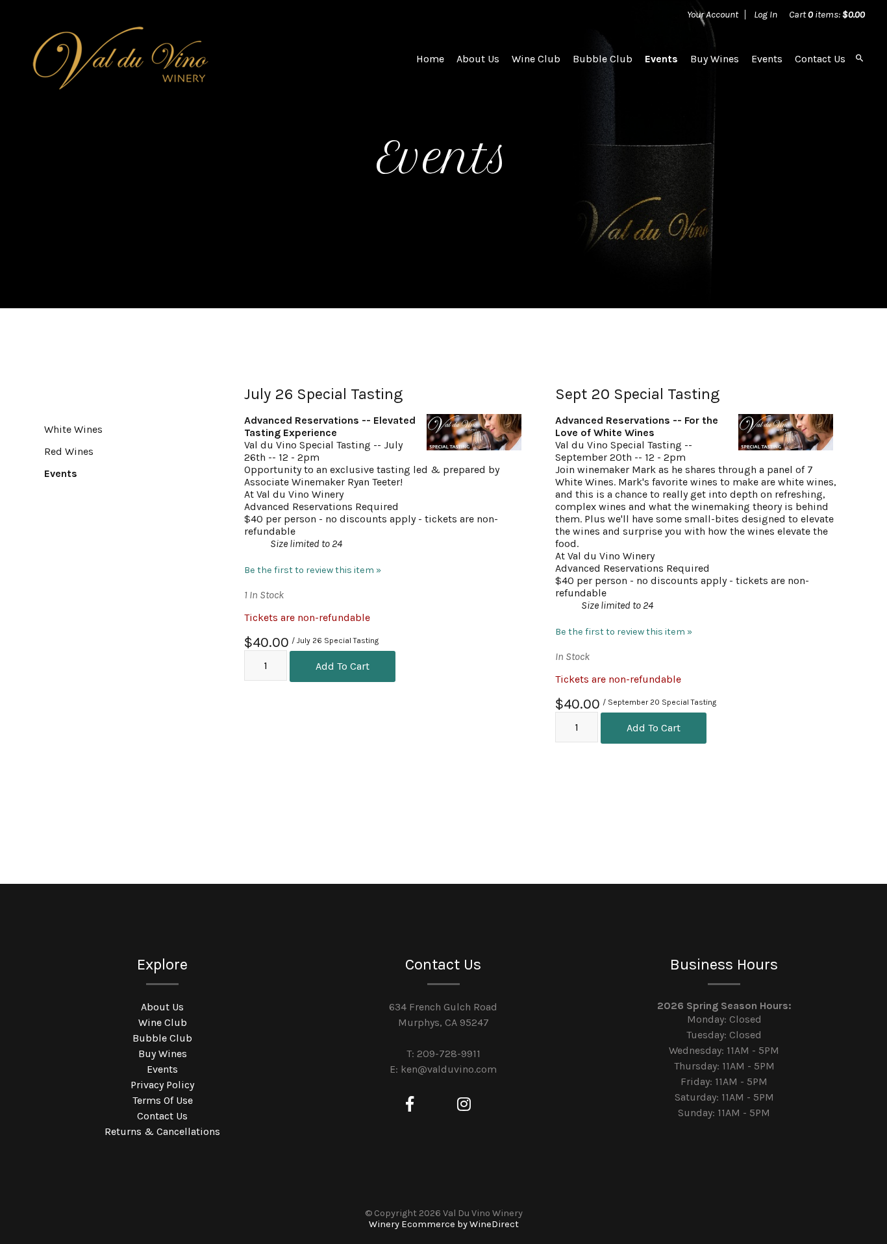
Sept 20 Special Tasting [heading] (637, 394)
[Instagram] (464, 1104)
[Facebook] (409, 1104)
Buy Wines (714, 59)
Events (661, 59)
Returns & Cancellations (162, 1131)
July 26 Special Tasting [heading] (323, 394)
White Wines (73, 429)
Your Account (712, 14)
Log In (765, 14)
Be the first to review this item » (312, 570)
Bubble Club (602, 59)
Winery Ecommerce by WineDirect (444, 1224)
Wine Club (536, 59)
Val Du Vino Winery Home (120, 58)
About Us (477, 59)
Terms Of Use (162, 1100)
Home (430, 59)
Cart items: (827, 14)
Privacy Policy (162, 1085)
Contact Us (820, 59)
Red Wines (69, 451)
